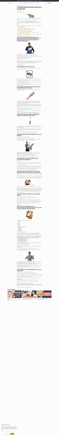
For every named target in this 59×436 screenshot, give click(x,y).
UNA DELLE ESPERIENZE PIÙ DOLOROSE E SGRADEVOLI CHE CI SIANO (26, 28)
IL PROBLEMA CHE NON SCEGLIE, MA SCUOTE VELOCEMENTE (25, 31)
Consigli (23, 5)
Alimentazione (20, 5)
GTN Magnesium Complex (22, 265)
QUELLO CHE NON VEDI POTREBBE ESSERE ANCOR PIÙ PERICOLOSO (26, 29)
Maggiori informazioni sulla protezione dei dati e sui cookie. (8, 431)
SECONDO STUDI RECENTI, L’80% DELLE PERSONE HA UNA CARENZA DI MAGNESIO (28, 32)
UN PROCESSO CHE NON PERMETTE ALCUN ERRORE (24, 30)
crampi (30, 102)
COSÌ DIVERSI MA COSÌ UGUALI (21, 27)
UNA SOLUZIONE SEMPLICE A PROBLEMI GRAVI (23, 33)
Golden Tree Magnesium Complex (21, 261)
